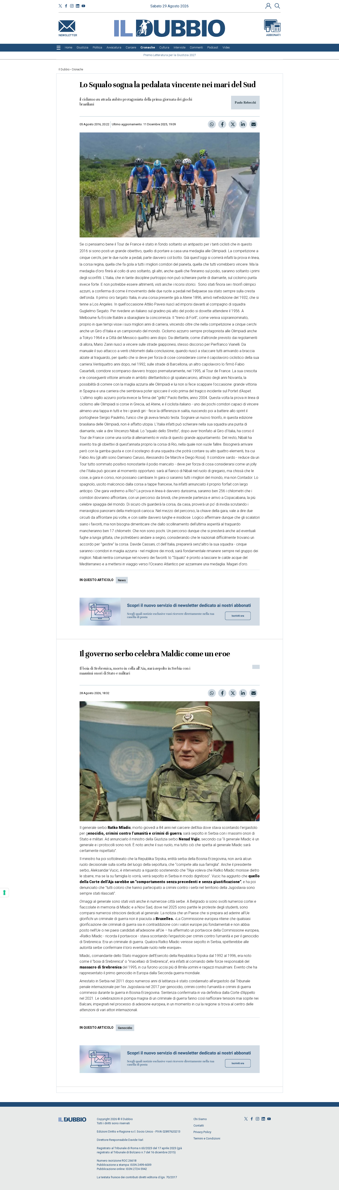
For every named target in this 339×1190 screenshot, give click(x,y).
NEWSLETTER (68, 34)
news (122, 580)
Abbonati (273, 35)
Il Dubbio (64, 69)
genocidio (125, 1028)
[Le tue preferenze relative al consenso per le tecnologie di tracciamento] (4, 892)
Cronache (77, 69)
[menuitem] (68, 47)
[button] (268, 5)
